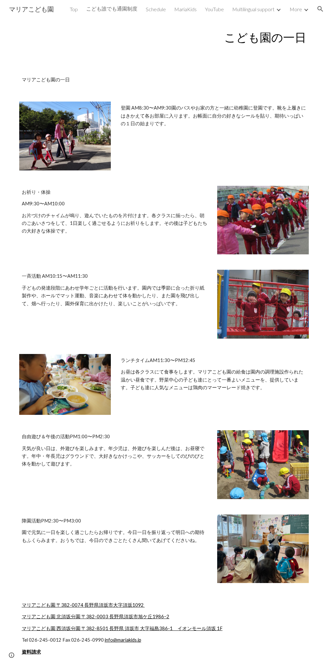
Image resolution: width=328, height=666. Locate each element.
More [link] (296, 9)
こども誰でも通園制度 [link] (111, 8)
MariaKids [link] (185, 9)
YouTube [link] (214, 9)
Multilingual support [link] (253, 9)
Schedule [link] (156, 9)
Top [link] (74, 9)
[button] (320, 9)
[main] (164, 37)
